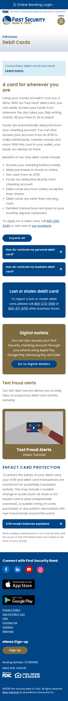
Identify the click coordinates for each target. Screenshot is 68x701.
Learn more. (14, 71)
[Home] (23, 20)
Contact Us (9, 623)
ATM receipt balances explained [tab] (27, 524)
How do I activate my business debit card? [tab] (30, 269)
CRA (5, 618)
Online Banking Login (34, 4)
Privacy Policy (11, 610)
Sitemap (7, 631)
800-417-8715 (18, 308)
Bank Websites (10, 692)
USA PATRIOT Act (13, 614)
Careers (7, 627)
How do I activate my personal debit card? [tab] (30, 252)
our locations (41, 226)
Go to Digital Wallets (34, 364)
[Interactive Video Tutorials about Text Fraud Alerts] (34, 427)
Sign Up (15, 650)
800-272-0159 (44, 304)
